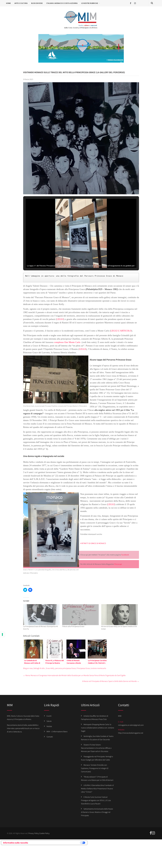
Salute (49, 721)
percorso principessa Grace (65, 668)
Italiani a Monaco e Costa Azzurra (62, 3)
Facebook (125, 554)
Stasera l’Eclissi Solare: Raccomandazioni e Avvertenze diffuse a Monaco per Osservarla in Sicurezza (96, 747)
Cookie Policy (44, 833)
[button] (75, 260)
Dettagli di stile (39, 668)
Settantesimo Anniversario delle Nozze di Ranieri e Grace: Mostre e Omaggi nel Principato (97, 812)
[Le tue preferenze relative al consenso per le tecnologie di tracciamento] (2, 634)
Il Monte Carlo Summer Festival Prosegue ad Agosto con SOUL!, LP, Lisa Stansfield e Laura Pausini (96, 800)
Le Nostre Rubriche (89, 3)
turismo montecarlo (98, 668)
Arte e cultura (21, 3)
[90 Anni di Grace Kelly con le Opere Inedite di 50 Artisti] (119, 614)
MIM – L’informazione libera (57, 731)
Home (8, 3)
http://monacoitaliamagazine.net (130, 733)
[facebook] (130, 3)
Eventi (49, 716)
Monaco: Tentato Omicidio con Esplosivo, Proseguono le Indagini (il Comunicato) (94, 768)
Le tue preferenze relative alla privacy (55, 842)
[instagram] (135, 3)
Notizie (49, 726)
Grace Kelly (50, 668)
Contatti (50, 736)
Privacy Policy (33, 833)
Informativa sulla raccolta (15, 842)
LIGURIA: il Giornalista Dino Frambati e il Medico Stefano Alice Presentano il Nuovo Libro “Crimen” (97, 788)
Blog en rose (37, 3)
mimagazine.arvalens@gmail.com (131, 725)
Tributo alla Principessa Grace (73, 626)
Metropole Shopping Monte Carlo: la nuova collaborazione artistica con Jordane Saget (97, 727)
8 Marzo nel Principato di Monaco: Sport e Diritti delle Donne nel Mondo (110, 681)
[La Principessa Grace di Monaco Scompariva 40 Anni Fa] (41, 614)
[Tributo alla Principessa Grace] (80, 614)
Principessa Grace (83, 668)
